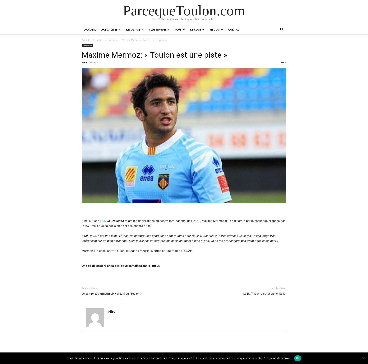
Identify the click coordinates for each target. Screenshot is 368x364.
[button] (281, 30)
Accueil (90, 29)
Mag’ (178, 29)
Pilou (84, 62)
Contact (234, 29)
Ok (298, 358)
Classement (157, 29)
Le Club (195, 29)
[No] (363, 358)
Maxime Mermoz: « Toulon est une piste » (154, 55)
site (102, 221)
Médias (214, 29)
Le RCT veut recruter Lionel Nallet (264, 293)
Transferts (112, 40)
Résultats (133, 29)
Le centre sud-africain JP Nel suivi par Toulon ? (112, 293)
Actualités (109, 29)
